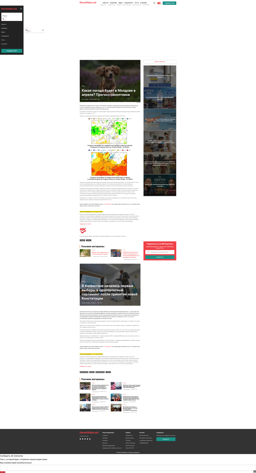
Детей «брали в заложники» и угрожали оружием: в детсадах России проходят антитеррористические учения (130, 408)
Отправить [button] (2, 472)
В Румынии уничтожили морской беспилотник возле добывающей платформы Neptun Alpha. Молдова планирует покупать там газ (131, 398)
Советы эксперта (137, 4)
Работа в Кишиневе (160, 61)
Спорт (124, 250)
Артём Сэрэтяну (95, 411)
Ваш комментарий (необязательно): (16, 463)
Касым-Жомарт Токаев (100, 372)
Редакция (105, 438)
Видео (121, 3)
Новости (105, 3)
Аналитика (113, 3)
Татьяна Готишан (96, 256)
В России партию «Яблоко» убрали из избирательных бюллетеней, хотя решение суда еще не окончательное (100, 408)
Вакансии (105, 443)
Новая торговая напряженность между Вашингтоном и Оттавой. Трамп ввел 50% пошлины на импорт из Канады (100, 398)
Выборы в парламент (84, 372)
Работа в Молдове (126, 4)
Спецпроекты (128, 3)
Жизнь (83, 86)
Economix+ (143, 3)
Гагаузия (119, 4)
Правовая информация (108, 445)
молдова (82, 240)
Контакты (105, 440)
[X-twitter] (82, 439)
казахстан (92, 372)
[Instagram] (85, 439)
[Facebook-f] (80, 439)
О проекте (105, 435)
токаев (108, 372)
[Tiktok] (87, 439)
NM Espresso (103, 4)
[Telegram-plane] (89, 439)
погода (88, 240)
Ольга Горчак (85, 99)
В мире (83, 281)
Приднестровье (111, 4)
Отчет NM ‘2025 (145, 4)
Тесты (137, 3)
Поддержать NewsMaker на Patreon (111, 448)
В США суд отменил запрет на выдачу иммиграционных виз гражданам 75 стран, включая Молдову (131, 386)
